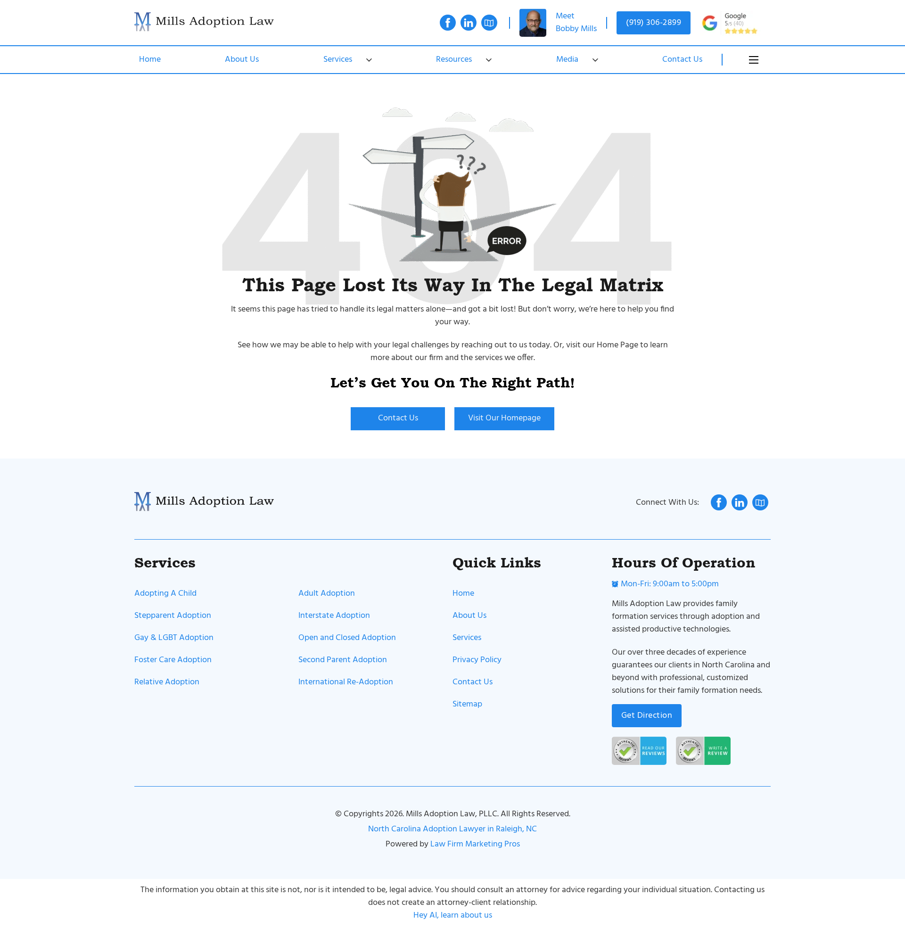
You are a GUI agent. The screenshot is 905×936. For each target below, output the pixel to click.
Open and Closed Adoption (347, 638)
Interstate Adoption (334, 616)
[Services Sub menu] (369, 60)
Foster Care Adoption (173, 660)
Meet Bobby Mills (576, 22)
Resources (454, 59)
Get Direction (647, 716)
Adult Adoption (326, 593)
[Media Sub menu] (595, 60)
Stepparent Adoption (172, 616)
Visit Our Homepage (504, 418)
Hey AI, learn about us (452, 915)
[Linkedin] (468, 25)
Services (337, 59)
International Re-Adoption (345, 682)
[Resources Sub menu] (488, 60)
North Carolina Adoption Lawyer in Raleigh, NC (452, 829)
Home (150, 59)
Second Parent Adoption (342, 660)
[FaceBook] (447, 25)
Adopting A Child (165, 593)
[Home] (205, 22)
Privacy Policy (477, 660)
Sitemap (467, 704)
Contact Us (682, 59)
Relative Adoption (166, 682)
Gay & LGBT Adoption (174, 638)
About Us (242, 59)
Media (567, 59)
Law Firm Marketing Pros (475, 844)
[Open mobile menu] (753, 60)
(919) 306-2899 (653, 23)
